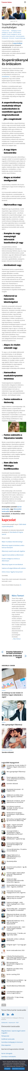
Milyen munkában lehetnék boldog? (12, 542)
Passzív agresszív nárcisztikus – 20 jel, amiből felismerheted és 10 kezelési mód (16, 779)
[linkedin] (8, 1014)
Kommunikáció (17, 32)
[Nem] (26, 1065)
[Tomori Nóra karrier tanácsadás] (6, 2)
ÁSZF (17, 1022)
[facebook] (3, 1014)
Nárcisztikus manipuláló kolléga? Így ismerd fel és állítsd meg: (16, 819)
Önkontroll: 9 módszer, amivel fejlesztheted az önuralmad (16, 801)
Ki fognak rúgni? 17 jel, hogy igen (16, 944)
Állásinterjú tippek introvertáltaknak (12, 564)
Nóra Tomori (18, 595)
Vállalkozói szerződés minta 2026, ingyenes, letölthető (15, 795)
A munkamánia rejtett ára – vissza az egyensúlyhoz (15, 992)
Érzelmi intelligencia (12, 34)
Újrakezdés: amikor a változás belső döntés (16, 939)
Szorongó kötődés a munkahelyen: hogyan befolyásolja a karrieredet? (15, 832)
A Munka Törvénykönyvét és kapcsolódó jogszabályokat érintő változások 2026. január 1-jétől (17, 957)
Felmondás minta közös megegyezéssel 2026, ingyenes (16, 891)
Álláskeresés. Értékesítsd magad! (12, 656)
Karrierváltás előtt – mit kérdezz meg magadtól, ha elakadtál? (16, 909)
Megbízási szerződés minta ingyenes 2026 (15, 969)
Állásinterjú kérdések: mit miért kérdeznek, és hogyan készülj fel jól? (16, 916)
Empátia (4, 34)
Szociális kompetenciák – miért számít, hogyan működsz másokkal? (16, 928)
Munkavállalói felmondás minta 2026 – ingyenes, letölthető (16, 885)
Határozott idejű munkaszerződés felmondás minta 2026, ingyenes (15, 880)
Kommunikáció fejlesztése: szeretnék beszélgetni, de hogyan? (15, 844)
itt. (20, 585)
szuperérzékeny (17, 43)
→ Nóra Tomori (16, 639)
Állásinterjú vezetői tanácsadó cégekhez (13, 551)
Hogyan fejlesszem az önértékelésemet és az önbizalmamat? (14, 856)
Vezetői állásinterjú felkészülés (16, 986)
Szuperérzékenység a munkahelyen (13, 26)
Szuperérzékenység (20, 38)
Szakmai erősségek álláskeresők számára (14, 568)
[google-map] (13, 1014)
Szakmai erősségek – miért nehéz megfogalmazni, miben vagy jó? (15, 904)
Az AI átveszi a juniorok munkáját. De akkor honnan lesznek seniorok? (15, 808)
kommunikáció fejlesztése (8, 36)
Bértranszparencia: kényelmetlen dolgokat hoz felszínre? (15, 964)
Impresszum (12, 1022)
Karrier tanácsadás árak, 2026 (15, 950)
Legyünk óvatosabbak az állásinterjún (13, 555)
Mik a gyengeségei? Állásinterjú (12, 725)
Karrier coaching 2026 (13, 974)
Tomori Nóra (5, 30)
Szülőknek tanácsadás (8, 1039)
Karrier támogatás (6, 1053)
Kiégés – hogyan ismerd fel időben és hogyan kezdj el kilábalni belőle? (15, 826)
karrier (19, 34)
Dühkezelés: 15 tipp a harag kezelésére (15, 997)
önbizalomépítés (20, 36)
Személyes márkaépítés (8, 1056)
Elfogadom (7, 1068)
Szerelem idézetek (8, 752)
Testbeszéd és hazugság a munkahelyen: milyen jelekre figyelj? (15, 814)
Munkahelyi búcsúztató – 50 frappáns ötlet (15, 790)
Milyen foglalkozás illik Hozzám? (11, 1060)
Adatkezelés (4, 1022)
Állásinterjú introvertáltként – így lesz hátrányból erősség (16, 980)
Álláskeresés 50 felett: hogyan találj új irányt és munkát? (16, 897)
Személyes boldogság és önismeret (12, 1042)
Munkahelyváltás (12, 861)
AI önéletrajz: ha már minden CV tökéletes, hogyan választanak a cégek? (12, 695)
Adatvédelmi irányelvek (18, 1068)
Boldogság (14, 30)
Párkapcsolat (5, 1036)
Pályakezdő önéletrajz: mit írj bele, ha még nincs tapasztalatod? (15, 922)
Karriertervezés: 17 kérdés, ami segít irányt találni (16, 934)
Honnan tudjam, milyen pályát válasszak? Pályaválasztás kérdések (16, 874)
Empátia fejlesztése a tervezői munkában (14, 652)
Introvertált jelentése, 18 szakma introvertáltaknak (17, 850)
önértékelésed (5, 76)
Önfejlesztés (5, 38)
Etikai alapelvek (6, 1045)
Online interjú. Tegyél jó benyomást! (12, 572)
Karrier (10, 32)
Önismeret (11, 38)
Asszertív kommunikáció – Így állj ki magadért (16, 867)
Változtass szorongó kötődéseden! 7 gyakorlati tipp (16, 838)
